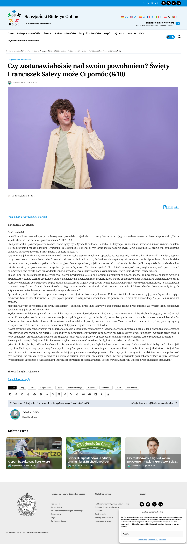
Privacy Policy (153, 540)
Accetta (126, 534)
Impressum (162, 540)
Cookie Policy (142, 540)
